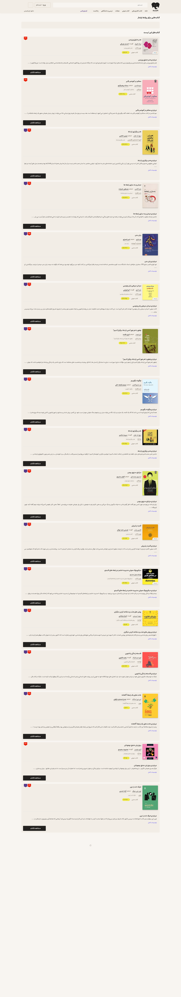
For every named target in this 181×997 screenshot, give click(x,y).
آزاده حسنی (122, 791)
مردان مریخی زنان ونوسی (132, 285)
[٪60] (150, 195)
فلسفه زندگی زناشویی (133, 653)
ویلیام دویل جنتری (135, 574)
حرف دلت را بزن (135, 787)
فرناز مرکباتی (123, 616)
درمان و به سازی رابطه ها (132, 184)
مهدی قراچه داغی (120, 385)
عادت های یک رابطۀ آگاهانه (131, 695)
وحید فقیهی (122, 658)
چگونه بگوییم (136, 380)
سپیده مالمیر (123, 435)
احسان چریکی (124, 44)
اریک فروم (138, 44)
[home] (155, 7)
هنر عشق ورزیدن (135, 39)
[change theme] (23, 5)
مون (139, 703)
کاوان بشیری (121, 477)
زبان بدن (138, 235)
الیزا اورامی (126, 290)
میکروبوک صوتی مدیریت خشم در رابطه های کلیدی (122, 570)
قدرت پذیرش (136, 525)
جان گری (138, 290)
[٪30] (150, 46)
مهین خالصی (123, 136)
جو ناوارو (138, 239)
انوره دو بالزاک (137, 658)
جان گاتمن (138, 189)
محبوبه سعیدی (123, 749)
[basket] (30, 5)
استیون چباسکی (136, 477)
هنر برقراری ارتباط (134, 131)
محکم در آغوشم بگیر (133, 81)
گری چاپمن (137, 749)
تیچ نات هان (137, 136)
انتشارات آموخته (136, 243)
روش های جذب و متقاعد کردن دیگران (127, 612)
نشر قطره (138, 193)
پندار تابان (138, 338)
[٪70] (150, 92)
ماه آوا (139, 439)
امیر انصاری (126, 239)
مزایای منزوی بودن (134, 472)
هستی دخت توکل (122, 530)
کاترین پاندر (137, 530)
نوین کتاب (138, 48)
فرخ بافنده (126, 334)
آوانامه (139, 620)
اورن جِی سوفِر (136, 791)
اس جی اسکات (136, 699)
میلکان (139, 89)
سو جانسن (137, 85)
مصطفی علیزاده (124, 189)
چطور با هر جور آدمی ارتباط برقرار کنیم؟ (127, 330)
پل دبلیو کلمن (136, 385)
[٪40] (150, 142)
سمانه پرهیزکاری (123, 85)
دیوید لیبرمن (137, 616)
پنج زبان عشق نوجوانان (132, 745)
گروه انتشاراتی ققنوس (134, 140)
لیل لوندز (138, 334)
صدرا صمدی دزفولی (120, 699)
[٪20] (150, 706)
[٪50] (150, 244)
